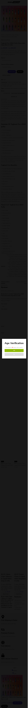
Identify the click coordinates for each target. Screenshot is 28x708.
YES (14, 350)
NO (14, 354)
